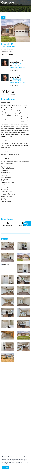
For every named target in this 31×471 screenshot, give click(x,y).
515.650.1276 (17, 80)
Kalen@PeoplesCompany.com (17, 67)
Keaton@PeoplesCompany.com (18, 82)
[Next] (27, 30)
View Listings (14, 70)
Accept (6, 467)
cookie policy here (16, 463)
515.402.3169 (17, 65)
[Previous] (4, 30)
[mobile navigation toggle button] (28, 3)
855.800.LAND (17, 64)
